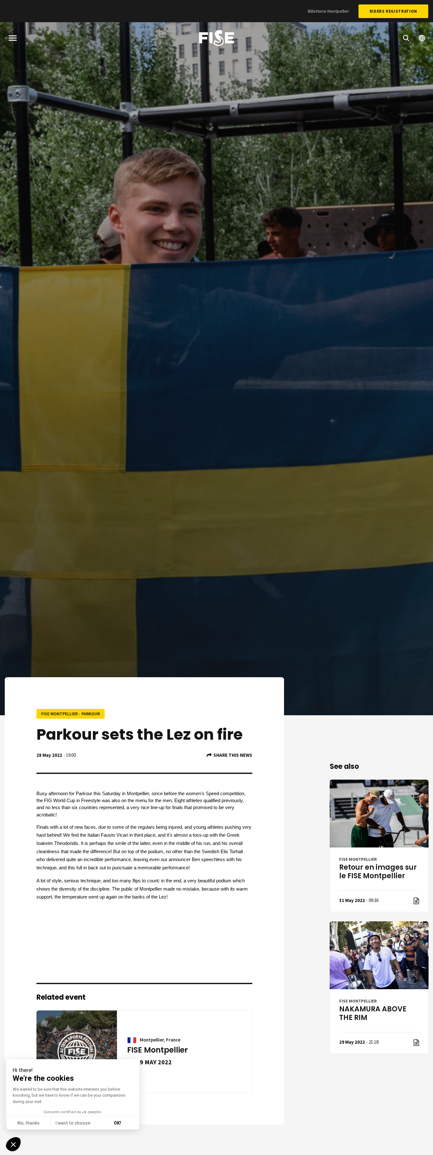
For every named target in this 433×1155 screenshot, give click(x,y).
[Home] (216, 39)
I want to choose (72, 1123)
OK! (117, 1123)
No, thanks (28, 1123)
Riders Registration (393, 11)
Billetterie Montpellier (328, 11)
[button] (13, 1144)
